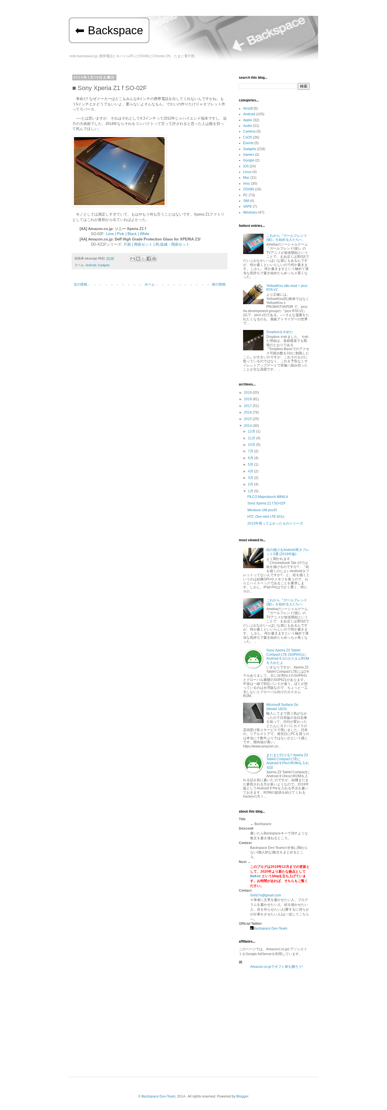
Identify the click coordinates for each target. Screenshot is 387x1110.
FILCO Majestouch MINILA (267, 497)
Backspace (115, 30)
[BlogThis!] (138, 258)
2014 (248, 426)
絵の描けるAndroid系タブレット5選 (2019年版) (287, 552)
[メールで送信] (132, 258)
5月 (251, 464)
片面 (127, 244)
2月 (251, 484)
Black (132, 234)
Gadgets (104, 265)
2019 (248, 393)
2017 (248, 406)
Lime (110, 234)
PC (245, 195)
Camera (249, 131)
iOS (246, 166)
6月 (251, 458)
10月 (252, 445)
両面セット (143, 244)
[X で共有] (143, 258)
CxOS (247, 137)
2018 (248, 399)
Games (248, 155)
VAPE (247, 206)
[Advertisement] (274, 1013)
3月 (251, 478)
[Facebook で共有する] (149, 258)
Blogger (242, 1096)
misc (246, 184)
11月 (252, 438)
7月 (251, 451)
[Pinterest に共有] (154, 258)
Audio (247, 126)
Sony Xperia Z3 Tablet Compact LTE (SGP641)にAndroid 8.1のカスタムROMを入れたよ (287, 656)
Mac (246, 178)
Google (248, 160)
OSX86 (248, 189)
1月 (251, 491)
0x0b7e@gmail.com (265, 895)
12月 (252, 431)
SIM (246, 201)
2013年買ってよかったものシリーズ (275, 523)
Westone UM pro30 (262, 510)
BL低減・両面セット (173, 244)
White (144, 234)
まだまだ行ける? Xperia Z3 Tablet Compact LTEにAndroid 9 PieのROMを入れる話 (287, 761)
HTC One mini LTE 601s (265, 517)
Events (248, 143)
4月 (251, 471)
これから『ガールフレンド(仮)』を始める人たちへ (286, 238)
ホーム (149, 284)
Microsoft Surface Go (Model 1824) (282, 707)
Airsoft (248, 108)
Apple (247, 120)
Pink (120, 234)
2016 (248, 412)
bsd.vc (255, 876)
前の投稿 (219, 284)
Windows (250, 212)
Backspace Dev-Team (270, 928)
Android (91, 265)
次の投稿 (80, 284)
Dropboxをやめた (279, 332)
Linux (247, 172)
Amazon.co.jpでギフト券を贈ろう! (276, 967)
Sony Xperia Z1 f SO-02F (266, 503)
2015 (248, 419)
